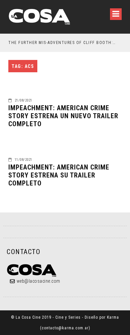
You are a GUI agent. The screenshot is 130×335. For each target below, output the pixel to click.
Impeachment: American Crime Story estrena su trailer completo (58, 175)
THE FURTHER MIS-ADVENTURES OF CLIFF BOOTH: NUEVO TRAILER (62, 42)
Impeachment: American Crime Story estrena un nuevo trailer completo (63, 116)
